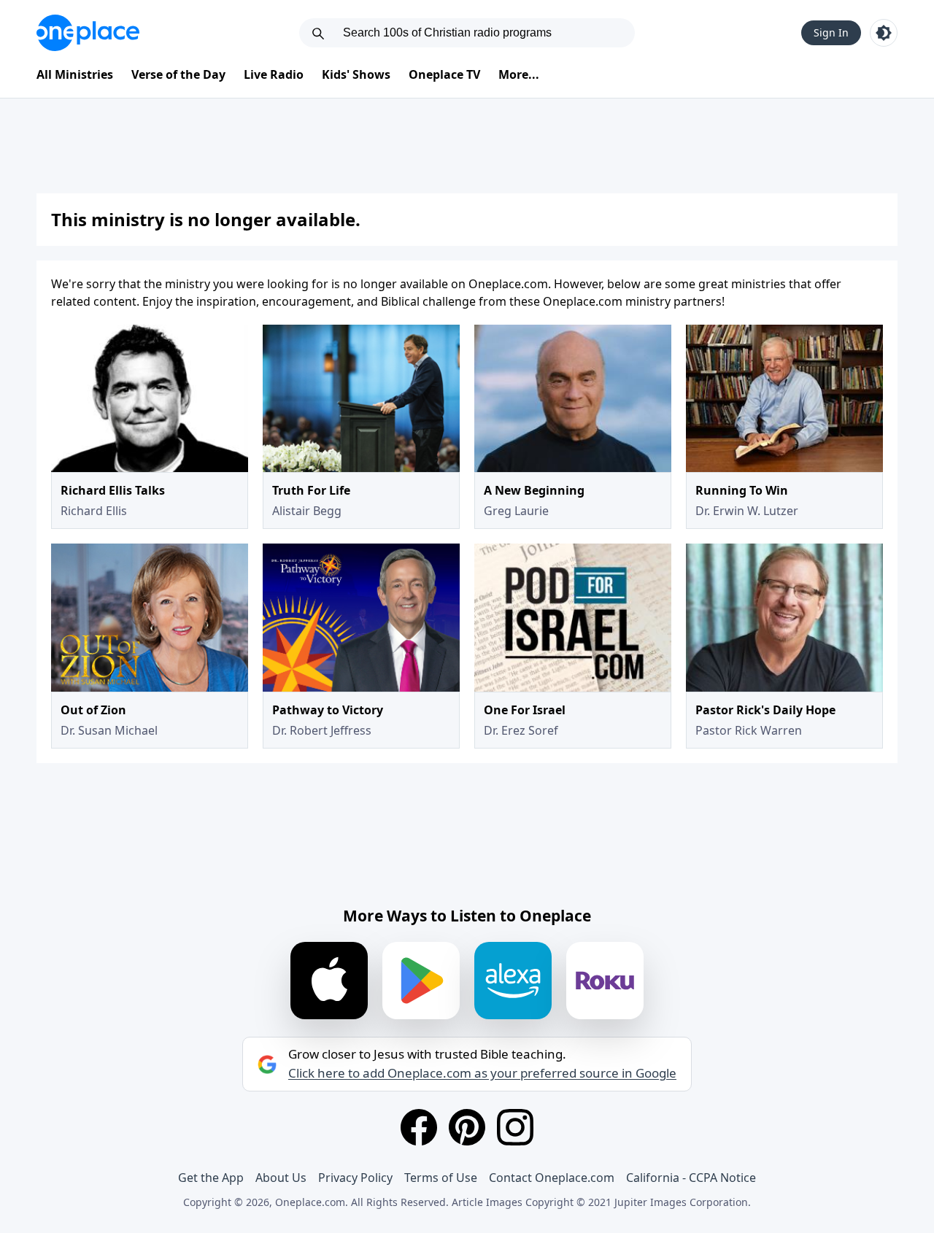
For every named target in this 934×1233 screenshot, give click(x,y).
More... (518, 74)
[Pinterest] (467, 1127)
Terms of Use (440, 1178)
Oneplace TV (444, 74)
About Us (280, 1178)
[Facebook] (419, 1127)
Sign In (831, 32)
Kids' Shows (356, 74)
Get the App (211, 1178)
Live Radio (274, 74)
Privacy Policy (355, 1178)
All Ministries (74, 74)
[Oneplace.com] (87, 33)
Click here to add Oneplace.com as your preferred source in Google (482, 1073)
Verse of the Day (178, 74)
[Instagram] (515, 1127)
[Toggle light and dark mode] (884, 33)
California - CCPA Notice (691, 1178)
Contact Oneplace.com (551, 1178)
